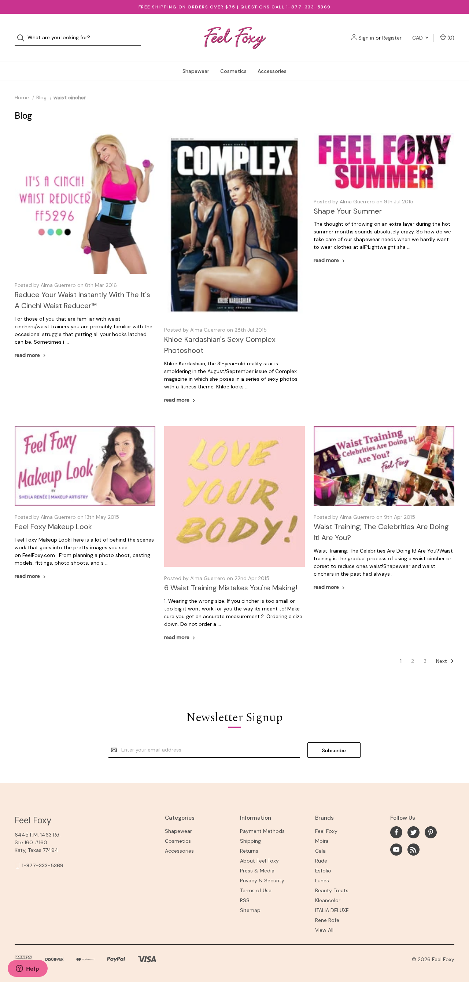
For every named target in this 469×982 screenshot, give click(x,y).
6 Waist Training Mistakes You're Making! (230, 587)
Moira (322, 841)
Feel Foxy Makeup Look (53, 526)
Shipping (250, 841)
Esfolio (323, 870)
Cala (320, 851)
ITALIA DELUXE (332, 910)
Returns (249, 851)
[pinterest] (431, 832)
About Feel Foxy (259, 860)
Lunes (322, 880)
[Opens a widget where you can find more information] (27, 969)
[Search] (23, 38)
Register (392, 37)
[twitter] (413, 832)
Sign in (366, 37)
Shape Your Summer (348, 211)
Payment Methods (262, 831)
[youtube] (396, 849)
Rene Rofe (327, 920)
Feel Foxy (326, 831)
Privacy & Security (262, 880)
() (450, 37)
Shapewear (195, 71)
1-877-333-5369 (42, 865)
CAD (418, 37)
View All (324, 930)
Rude (321, 860)
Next (442, 661)
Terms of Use (256, 890)
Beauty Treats (331, 890)
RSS (245, 900)
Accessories (272, 71)
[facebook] (396, 832)
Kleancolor (327, 900)
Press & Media (257, 870)
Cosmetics (233, 71)
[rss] (413, 849)
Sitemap (250, 910)
